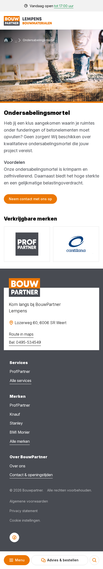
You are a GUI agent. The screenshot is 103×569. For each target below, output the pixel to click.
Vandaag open (52, 6)
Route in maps (21, 334)
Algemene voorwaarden (29, 501)
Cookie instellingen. (25, 520)
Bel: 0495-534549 (25, 342)
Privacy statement (24, 511)
